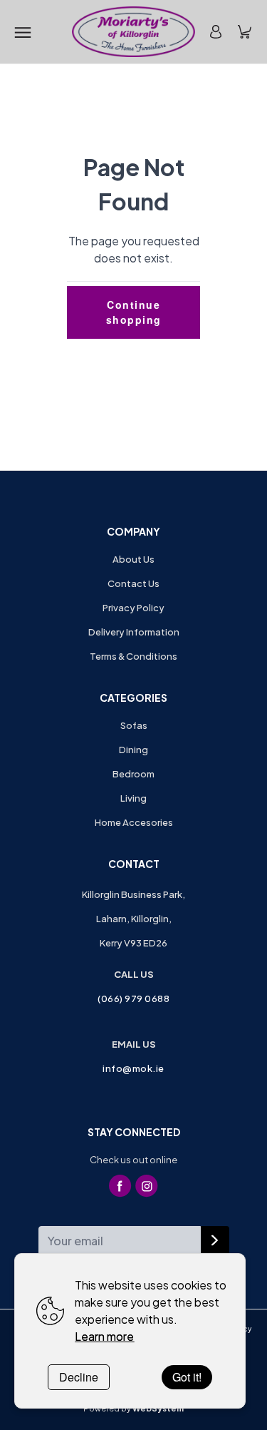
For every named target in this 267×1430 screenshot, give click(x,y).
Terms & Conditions (133, 656)
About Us (133, 559)
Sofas (133, 725)
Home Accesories (134, 822)
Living (133, 798)
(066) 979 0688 (133, 998)
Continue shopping (134, 312)
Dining (133, 749)
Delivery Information (133, 632)
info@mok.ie (133, 1068)
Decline (78, 1377)
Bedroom (133, 774)
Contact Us (133, 583)
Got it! (186, 1377)
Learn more (104, 1336)
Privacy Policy (133, 607)
